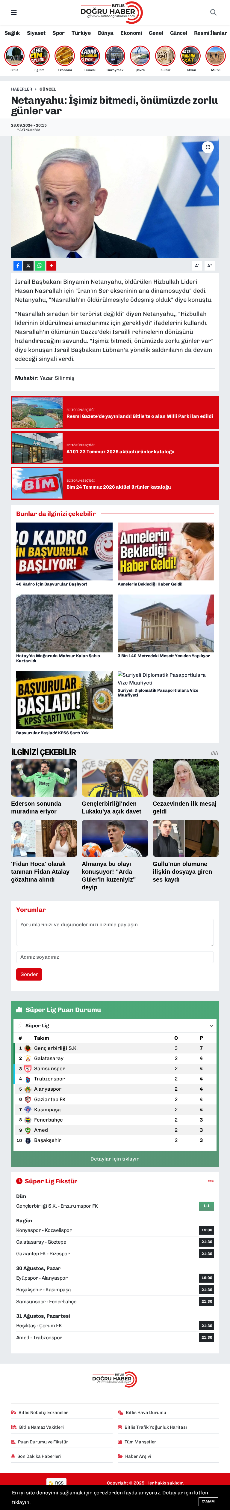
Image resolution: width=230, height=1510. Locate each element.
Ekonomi (131, 33)
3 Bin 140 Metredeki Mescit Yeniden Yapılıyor (164, 655)
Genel (156, 33)
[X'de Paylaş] (28, 266)
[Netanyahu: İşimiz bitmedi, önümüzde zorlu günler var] (115, 197)
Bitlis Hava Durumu (146, 1412)
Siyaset (36, 33)
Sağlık (12, 33)
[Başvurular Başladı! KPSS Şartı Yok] (64, 700)
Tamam (208, 1501)
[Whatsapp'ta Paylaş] (40, 266)
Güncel (178, 33)
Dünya (106, 33)
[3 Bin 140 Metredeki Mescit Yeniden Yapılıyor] (166, 623)
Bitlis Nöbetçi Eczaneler (43, 1412)
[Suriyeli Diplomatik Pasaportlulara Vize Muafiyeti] (166, 679)
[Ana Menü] (14, 12)
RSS (58, 1483)
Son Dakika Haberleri (39, 1456)
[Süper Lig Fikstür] (211, 1181)
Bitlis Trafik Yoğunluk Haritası (156, 1427)
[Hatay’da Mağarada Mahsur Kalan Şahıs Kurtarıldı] (64, 623)
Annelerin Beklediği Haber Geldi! (150, 584)
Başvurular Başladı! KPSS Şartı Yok (52, 733)
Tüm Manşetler (140, 1442)
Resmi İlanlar (210, 33)
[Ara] (213, 12)
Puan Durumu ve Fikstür (43, 1442)
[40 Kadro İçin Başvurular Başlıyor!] (64, 551)
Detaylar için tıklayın (115, 1159)
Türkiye (81, 33)
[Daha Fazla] (51, 266)
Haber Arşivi (138, 1456)
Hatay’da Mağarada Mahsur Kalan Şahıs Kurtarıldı (58, 658)
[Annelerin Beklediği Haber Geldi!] (166, 551)
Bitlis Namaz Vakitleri (41, 1427)
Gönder (29, 974)
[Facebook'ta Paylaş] (17, 266)
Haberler (21, 89)
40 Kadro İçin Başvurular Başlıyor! (51, 584)
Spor (58, 33)
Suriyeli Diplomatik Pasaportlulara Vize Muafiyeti (158, 693)
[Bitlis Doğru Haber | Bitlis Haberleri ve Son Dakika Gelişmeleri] (112, 12)
